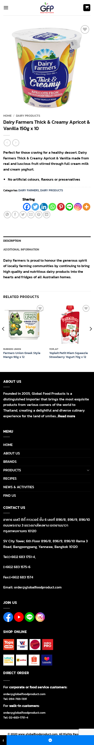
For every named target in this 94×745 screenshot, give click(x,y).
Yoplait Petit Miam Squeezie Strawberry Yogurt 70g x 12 (68, 355)
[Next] (90, 337)
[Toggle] (88, 470)
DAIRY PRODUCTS (28, 115)
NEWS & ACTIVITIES (18, 487)
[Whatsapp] (52, 207)
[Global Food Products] (47, 7)
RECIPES (10, 478)
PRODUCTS (12, 470)
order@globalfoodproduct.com (24, 694)
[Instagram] (78, 207)
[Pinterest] (61, 207)
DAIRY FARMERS (28, 190)
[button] (6, 7)
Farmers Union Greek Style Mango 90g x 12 (21, 355)
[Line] (69, 207)
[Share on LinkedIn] (46, 214)
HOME (8, 444)
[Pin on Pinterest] (38, 214)
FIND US (9, 495)
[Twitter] (35, 207)
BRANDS (10, 461)
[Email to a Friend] (31, 214)
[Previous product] (15, 142)
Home (7, 115)
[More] (86, 207)
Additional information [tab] (21, 249)
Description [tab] (12, 241)
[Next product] (7, 142)
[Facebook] (27, 207)
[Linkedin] (44, 207)
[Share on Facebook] (15, 214)
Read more (66, 416)
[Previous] (3, 337)
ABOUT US (11, 453)
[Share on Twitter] (23, 214)
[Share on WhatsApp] (7, 214)
